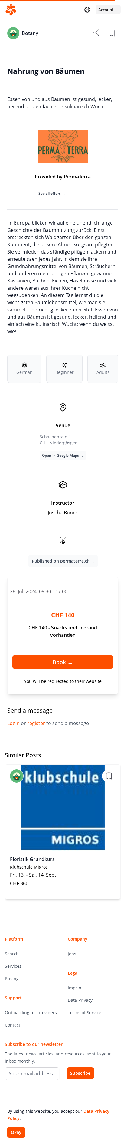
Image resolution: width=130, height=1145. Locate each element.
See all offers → (51, 193)
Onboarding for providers (31, 1012)
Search (12, 954)
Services (13, 966)
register (36, 723)
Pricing (12, 978)
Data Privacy (80, 1000)
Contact (12, 1025)
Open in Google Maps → (62, 455)
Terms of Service (84, 1012)
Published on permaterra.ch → (63, 561)
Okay (16, 1132)
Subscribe (80, 1073)
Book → (63, 662)
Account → (108, 9)
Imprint (75, 988)
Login (14, 723)
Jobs (72, 954)
